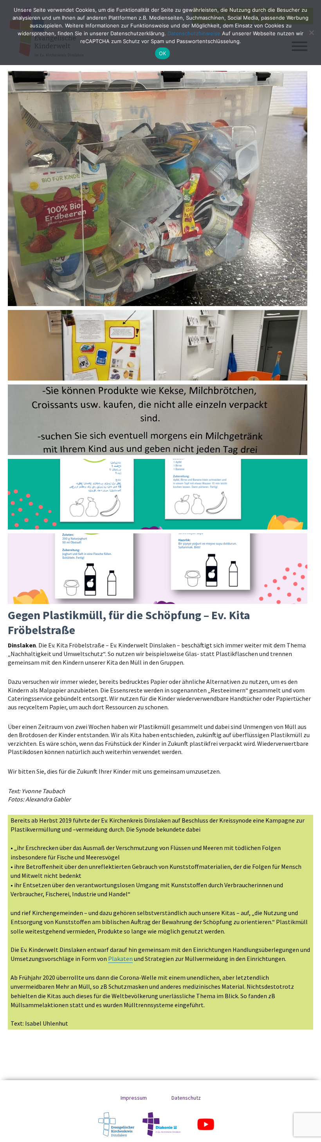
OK (162, 53)
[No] (311, 32)
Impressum (134, 1097)
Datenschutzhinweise (194, 33)
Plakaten (120, 959)
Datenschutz (186, 1097)
